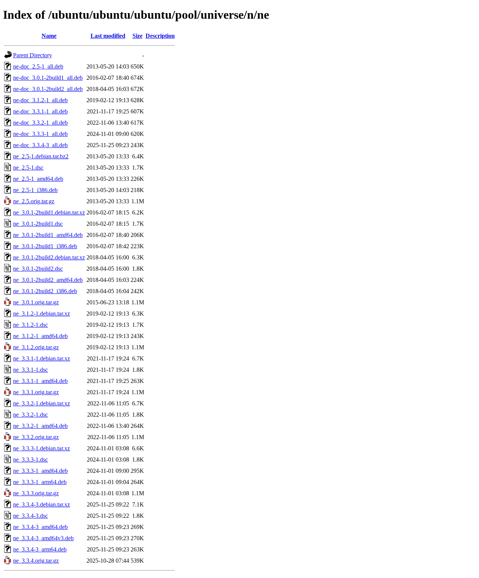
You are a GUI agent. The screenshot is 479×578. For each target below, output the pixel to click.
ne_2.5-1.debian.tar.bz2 (40, 156)
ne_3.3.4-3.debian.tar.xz (41, 504)
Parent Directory (32, 55)
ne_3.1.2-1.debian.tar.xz (41, 313)
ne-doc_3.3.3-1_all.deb (40, 134)
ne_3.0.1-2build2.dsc (38, 268)
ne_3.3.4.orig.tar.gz (36, 560)
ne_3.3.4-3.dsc (30, 515)
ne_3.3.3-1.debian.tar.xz (41, 448)
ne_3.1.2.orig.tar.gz (36, 347)
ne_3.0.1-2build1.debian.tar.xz (49, 212)
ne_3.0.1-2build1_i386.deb (45, 246)
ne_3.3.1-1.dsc (30, 369)
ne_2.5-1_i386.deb (35, 190)
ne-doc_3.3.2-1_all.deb (40, 122)
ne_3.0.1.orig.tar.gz (36, 302)
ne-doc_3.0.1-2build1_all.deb (48, 77)
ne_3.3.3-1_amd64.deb (40, 471)
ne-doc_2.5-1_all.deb (38, 66)
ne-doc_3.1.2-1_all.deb (40, 100)
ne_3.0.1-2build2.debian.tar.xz (49, 257)
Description (160, 36)
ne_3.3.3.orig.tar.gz (36, 493)
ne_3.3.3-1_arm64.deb (40, 482)
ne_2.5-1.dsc (28, 167)
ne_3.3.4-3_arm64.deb (40, 549)
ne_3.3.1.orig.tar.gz (36, 392)
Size (137, 36)
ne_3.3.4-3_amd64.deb (40, 527)
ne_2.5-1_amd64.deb (38, 179)
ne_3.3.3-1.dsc (30, 459)
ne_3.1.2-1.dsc (30, 325)
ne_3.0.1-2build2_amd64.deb (48, 280)
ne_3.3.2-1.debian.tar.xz (41, 403)
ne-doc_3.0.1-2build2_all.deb (48, 89)
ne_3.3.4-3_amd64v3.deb (43, 538)
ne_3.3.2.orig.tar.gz (36, 437)
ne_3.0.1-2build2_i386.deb (45, 291)
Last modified (108, 36)
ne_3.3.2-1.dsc (30, 414)
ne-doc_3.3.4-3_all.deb (40, 145)
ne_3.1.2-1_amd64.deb (40, 336)
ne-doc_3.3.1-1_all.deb (40, 111)
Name (49, 36)
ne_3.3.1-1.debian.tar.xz (41, 358)
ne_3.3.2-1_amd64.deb (40, 426)
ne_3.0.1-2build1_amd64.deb (48, 235)
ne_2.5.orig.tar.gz (33, 201)
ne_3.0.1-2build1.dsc (38, 223)
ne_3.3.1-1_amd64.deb (40, 381)
